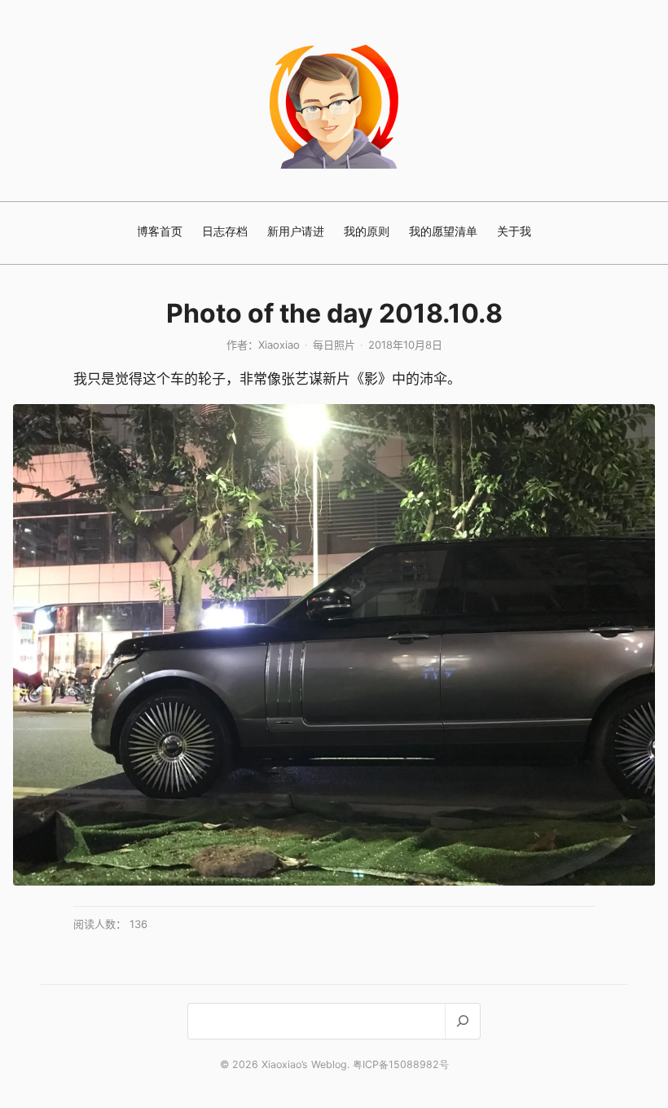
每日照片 (334, 344)
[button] (334, 645)
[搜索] (462, 1021)
